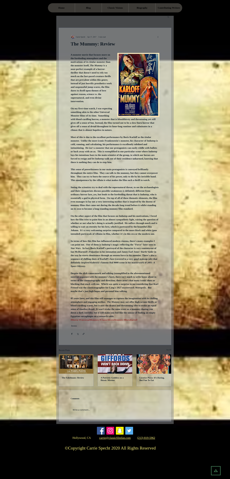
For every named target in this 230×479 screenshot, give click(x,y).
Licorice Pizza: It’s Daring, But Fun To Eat (151, 379)
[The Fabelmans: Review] (76, 364)
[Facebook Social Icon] (101, 431)
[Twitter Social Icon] (129, 431)
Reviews (74, 326)
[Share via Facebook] (72, 334)
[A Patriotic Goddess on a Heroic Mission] (115, 364)
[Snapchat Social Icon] (120, 431)
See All (168, 350)
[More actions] (157, 36)
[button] (168, 17)
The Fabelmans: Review (73, 378)
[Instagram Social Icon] (110, 431)
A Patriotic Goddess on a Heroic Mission (112, 379)
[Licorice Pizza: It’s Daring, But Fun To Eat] (154, 364)
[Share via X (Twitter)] (78, 334)
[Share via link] (83, 334)
